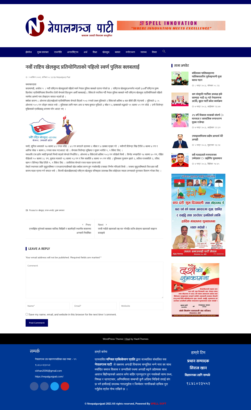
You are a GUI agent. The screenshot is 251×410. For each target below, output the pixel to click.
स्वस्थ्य (144, 52)
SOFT (162, 403)
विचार (154, 52)
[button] (164, 52)
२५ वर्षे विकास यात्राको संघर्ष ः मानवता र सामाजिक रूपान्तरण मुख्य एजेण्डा (208, 119)
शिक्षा (95, 52)
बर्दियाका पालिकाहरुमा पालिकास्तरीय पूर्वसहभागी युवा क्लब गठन (207, 77)
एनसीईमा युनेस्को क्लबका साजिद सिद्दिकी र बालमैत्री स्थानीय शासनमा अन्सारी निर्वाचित (60, 228)
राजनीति (58, 52)
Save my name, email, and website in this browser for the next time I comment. (72, 314)
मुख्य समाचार (43, 52)
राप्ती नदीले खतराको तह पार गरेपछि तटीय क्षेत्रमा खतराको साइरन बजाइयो (127, 228)
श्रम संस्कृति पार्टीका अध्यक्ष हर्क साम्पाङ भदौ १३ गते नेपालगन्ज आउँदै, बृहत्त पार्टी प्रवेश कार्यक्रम (207, 98)
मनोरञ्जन (130, 52)
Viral (127, 339)
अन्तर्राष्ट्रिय (72, 52)
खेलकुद (105, 52)
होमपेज (29, 52)
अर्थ (85, 52)
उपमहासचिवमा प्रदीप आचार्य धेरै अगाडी (207, 138)
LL (157, 403)
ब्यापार (117, 52)
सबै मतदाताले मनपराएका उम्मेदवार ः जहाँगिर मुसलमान (207, 157)
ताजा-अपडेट (49, 210)
